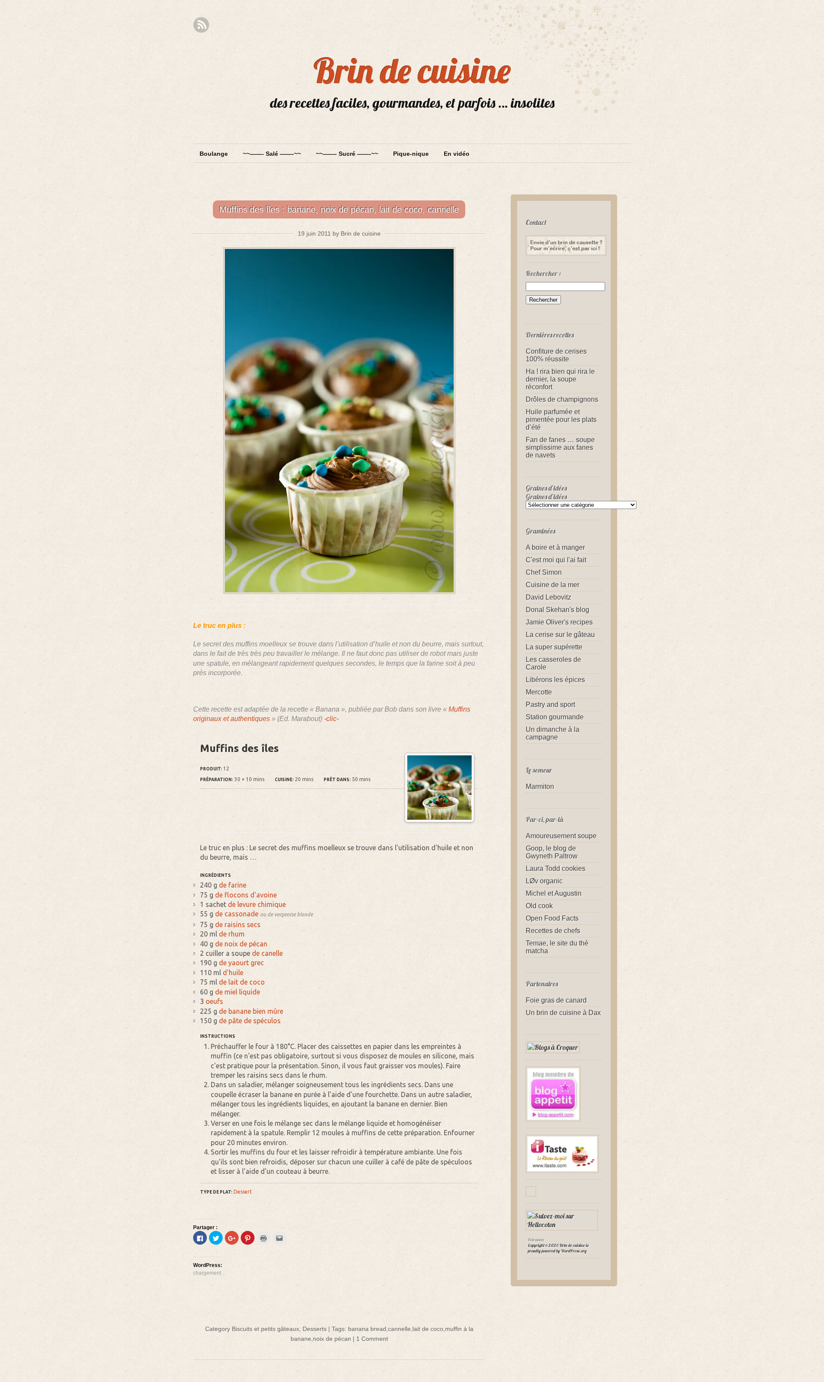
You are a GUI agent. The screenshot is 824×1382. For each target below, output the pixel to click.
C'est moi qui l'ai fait (556, 560)
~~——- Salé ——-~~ (272, 153)
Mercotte (539, 692)
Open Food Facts (552, 918)
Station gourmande (555, 717)
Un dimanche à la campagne (552, 733)
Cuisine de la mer (552, 584)
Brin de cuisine (412, 70)
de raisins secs (238, 924)
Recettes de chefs (553, 930)
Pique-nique (411, 153)
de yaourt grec (241, 963)
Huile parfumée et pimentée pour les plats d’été (561, 419)
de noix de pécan (241, 944)
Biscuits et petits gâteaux (265, 1328)
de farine (232, 885)
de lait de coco (242, 982)
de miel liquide (237, 992)
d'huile (233, 972)
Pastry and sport (550, 704)
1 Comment (372, 1338)
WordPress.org (574, 1251)
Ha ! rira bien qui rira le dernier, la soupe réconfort (560, 379)
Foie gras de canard (556, 1000)
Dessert (242, 1191)
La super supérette (554, 647)
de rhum (232, 934)
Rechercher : (543, 273)
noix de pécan (332, 1338)
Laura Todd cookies (555, 868)
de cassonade (236, 914)
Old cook (539, 905)
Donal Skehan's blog (557, 609)
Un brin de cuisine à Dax (563, 1012)
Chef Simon (544, 572)
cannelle (399, 1328)
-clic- (331, 718)
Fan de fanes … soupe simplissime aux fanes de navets (560, 447)
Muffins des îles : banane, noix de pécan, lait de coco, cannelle (339, 209)
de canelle (267, 953)
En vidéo (457, 153)
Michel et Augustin (554, 893)
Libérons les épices (555, 679)
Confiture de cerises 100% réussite (556, 355)
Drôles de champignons (562, 399)
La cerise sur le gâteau (560, 634)
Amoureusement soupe (561, 836)
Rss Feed (201, 25)
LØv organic (544, 881)
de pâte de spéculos (250, 1020)
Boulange (214, 153)
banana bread (367, 1328)
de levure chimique (257, 904)
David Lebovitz (548, 597)
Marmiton (540, 786)
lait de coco (427, 1328)
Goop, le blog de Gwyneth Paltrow (552, 852)
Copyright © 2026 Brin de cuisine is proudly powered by (558, 1248)
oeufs (214, 1001)
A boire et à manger (555, 547)
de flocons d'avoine (246, 895)
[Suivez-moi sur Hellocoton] (564, 1224)
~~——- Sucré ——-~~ (347, 153)
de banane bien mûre (251, 1011)
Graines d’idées (546, 496)
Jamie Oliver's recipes (559, 622)
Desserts (315, 1328)
